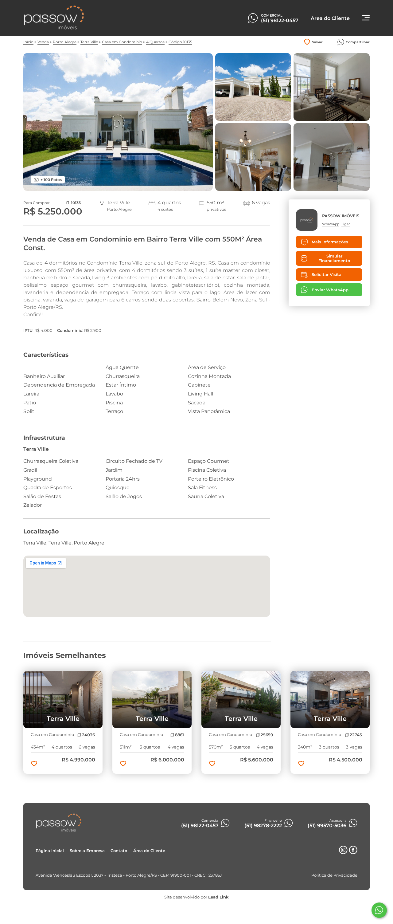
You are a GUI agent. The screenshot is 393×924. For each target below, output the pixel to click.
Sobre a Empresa (87, 850)
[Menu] (366, 18)
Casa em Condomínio (122, 42)
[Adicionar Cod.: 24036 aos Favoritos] (34, 764)
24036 (88, 735)
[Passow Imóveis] (54, 28)
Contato (119, 850)
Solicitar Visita (326, 274)
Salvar (317, 42)
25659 (267, 735)
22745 (356, 735)
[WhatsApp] (379, 910)
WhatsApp (330, 224)
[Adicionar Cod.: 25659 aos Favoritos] (212, 764)
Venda (43, 42)
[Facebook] (353, 852)
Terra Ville (89, 42)
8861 (179, 735)
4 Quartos (155, 42)
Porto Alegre (64, 42)
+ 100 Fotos (51, 179)
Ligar (345, 224)
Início (28, 42)
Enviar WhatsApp (330, 290)
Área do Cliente (149, 850)
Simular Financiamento (334, 258)
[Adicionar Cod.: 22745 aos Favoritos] (301, 764)
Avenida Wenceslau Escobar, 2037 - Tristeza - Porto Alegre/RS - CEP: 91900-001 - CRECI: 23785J (129, 875)
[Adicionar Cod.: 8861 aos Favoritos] (123, 764)
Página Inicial (50, 850)
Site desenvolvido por (196, 897)
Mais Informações (330, 242)
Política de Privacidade (334, 875)
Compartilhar (358, 42)
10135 (76, 202)
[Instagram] (343, 852)
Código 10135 (180, 42)
